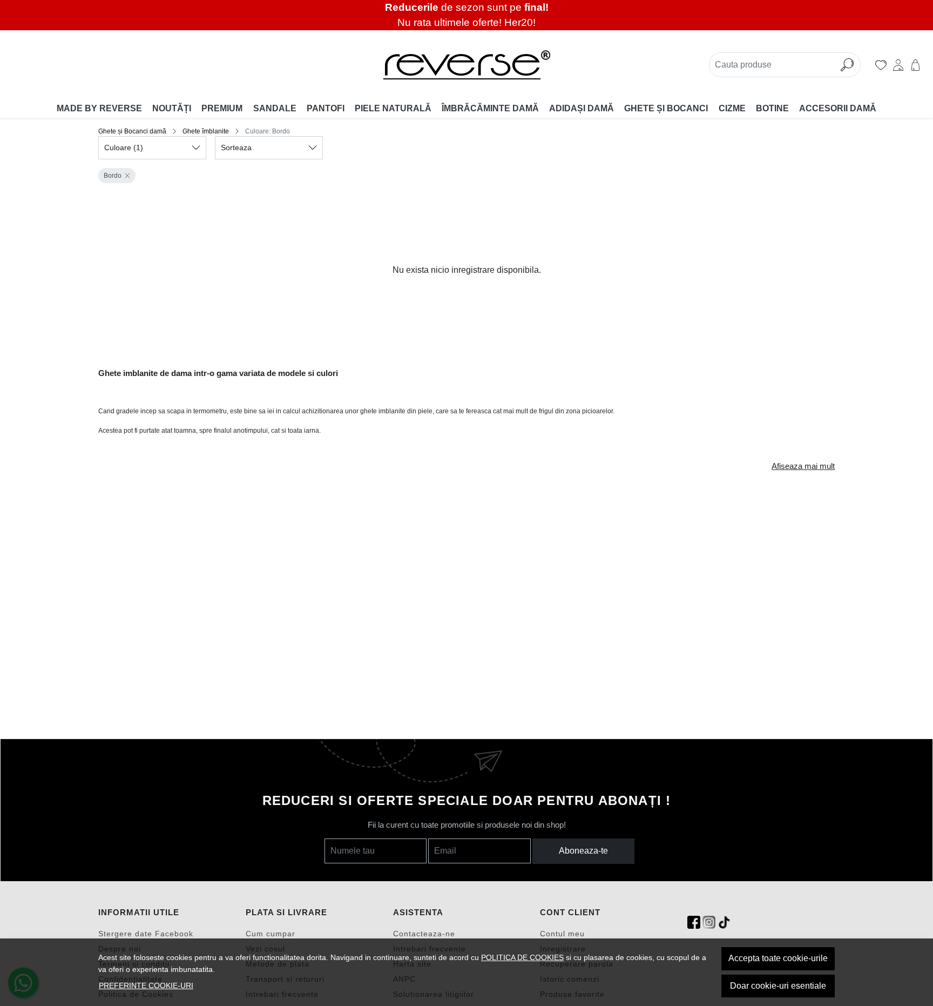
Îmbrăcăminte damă (490, 108)
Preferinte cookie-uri (146, 985)
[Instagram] (708, 922)
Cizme (732, 108)
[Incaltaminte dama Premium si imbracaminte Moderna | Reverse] (466, 64)
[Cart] (915, 64)
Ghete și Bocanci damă (132, 131)
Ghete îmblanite (205, 131)
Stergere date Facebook (145, 933)
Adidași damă (581, 108)
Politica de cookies (522, 957)
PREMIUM (221, 108)
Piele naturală (393, 108)
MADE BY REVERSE (99, 108)
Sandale (274, 108)
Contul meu (562, 933)
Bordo (112, 175)
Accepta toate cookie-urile (778, 958)
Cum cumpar (270, 933)
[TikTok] (724, 922)
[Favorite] (881, 64)
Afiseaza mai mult (803, 466)
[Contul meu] (898, 64)
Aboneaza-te (583, 850)
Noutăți (171, 108)
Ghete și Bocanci (666, 108)
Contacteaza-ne (424, 933)
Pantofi (325, 108)
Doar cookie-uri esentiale (778, 985)
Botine (772, 108)
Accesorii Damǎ (837, 108)
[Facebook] (693, 922)
